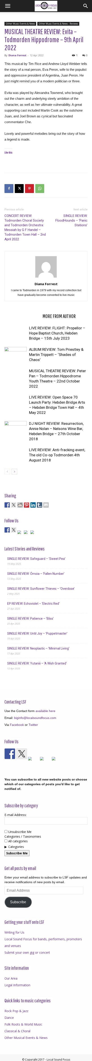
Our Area (10, 978)
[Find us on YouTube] (26, 533)
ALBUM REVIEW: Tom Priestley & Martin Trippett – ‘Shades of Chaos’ (56, 354)
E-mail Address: (15, 815)
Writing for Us (14, 932)
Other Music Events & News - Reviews (58, 23)
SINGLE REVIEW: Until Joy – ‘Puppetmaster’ (37, 633)
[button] (7, 6)
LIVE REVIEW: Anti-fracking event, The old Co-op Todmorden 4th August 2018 (57, 455)
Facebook (17, 725)
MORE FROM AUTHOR (59, 316)
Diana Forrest (17, 55)
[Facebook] (8, 188)
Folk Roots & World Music (23, 1024)
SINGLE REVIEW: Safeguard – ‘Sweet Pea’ (36, 559)
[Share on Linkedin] (33, 505)
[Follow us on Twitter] (13, 530)
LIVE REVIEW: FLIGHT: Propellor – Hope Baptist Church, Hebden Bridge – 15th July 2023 (57, 333)
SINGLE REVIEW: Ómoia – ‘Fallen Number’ (36, 573)
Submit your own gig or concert (27, 952)
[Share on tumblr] (39, 505)
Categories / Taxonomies (22, 836)
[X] (19, 188)
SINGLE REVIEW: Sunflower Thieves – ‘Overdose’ (41, 588)
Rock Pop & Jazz (16, 1011)
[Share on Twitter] (13, 505)
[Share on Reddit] (20, 505)
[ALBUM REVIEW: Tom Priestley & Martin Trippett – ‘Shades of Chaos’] (15, 354)
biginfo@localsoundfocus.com (35, 718)
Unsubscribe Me (19, 832)
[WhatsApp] (39, 188)
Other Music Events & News (20, 23)
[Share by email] (46, 505)
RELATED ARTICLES (22, 316)
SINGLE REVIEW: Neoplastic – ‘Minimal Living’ (38, 648)
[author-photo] (46, 277)
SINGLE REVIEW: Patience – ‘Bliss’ (30, 618)
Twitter (33, 725)
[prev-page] (7, 471)
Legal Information (17, 985)
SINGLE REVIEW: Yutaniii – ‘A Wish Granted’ (37, 663)
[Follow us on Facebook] (7, 530)
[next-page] (14, 471)
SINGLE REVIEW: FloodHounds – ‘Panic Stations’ (71, 220)
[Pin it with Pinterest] (26, 505)
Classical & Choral (17, 1031)
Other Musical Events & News (26, 1038)
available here (45, 711)
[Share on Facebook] (7, 505)
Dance (9, 1017)
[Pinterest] (29, 188)
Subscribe (18, 902)
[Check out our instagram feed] (33, 533)
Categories (16, 847)
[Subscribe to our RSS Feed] (20, 533)
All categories (17, 841)
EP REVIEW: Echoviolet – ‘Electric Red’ (33, 603)
